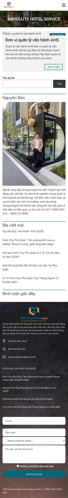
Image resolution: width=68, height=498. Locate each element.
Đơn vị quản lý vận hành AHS (32, 39)
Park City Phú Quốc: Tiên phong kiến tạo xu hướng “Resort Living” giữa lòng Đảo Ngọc (28, 242)
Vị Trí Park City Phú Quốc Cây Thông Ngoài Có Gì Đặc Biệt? (30, 280)
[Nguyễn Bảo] (34, 144)
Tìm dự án (8, 77)
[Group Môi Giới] (8, 5)
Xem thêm (54, 66)
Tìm (59, 83)
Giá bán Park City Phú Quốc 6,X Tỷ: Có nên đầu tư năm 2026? (31, 254)
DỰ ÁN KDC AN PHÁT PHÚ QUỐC (23, 231)
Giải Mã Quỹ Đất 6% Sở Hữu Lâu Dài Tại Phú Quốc (29, 267)
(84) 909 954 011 (17, 349)
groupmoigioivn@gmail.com (22, 357)
